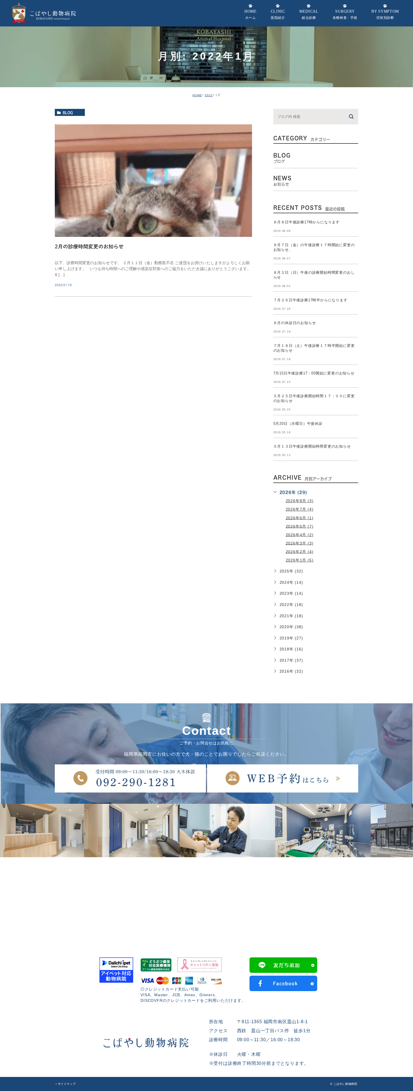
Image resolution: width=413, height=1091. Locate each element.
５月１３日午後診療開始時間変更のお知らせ (312, 446)
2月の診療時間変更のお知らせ (89, 246)
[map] (206, 899)
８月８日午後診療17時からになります (306, 222)
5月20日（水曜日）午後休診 (298, 423)
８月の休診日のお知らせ (294, 323)
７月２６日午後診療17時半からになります (310, 300)
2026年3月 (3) (300, 543)
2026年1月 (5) (300, 560)
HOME (197, 95)
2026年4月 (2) (300, 534)
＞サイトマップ (65, 1083)
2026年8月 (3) (300, 501)
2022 (209, 95)
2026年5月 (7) (300, 526)
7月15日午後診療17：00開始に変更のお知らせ (314, 373)
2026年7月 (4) (300, 509)
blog (68, 112)
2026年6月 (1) (300, 517)
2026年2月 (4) (300, 551)
